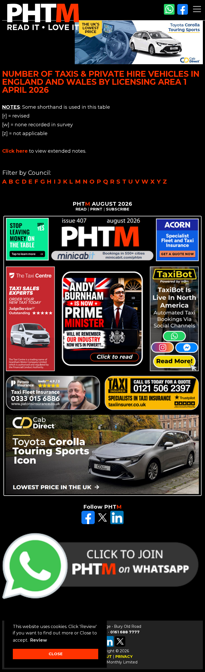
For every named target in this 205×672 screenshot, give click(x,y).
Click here (15, 151)
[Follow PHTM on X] (120, 645)
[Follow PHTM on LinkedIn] (108, 645)
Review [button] (38, 640)
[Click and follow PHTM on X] (102, 522)
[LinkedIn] (117, 522)
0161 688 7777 (125, 632)
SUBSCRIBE (117, 209)
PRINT (96, 209)
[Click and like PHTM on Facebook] (88, 522)
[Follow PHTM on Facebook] (182, 13)
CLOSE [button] (55, 653)
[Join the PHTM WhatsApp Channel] (169, 13)
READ (81, 209)
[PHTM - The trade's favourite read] (43, 28)
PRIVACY (124, 656)
